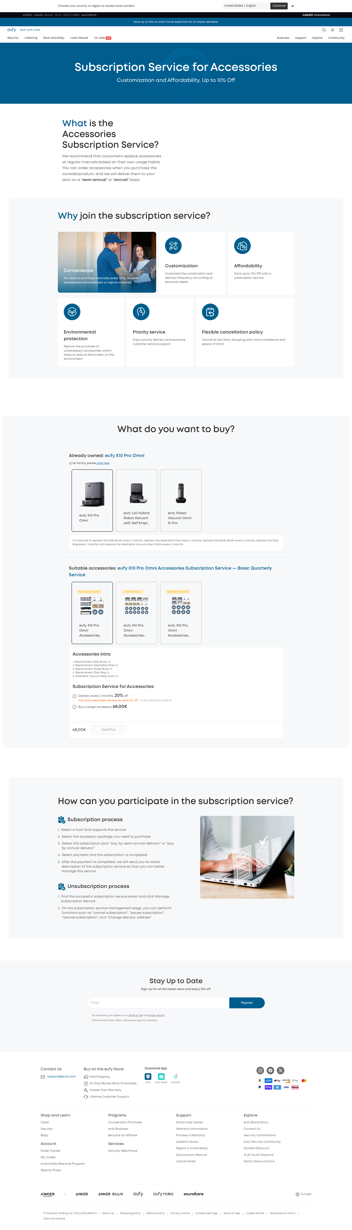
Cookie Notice (255, 1213)
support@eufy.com (61, 1076)
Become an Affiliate (122, 1135)
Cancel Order (186, 1161)
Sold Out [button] (108, 729)
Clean (45, 1122)
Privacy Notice (156, 1015)
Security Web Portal (122, 1151)
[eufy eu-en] (12, 30)
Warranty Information (192, 1129)
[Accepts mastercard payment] (304, 1080)
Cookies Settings (206, 1213)
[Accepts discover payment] (286, 1080)
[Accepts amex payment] (268, 1080)
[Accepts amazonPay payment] (260, 1080)
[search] (324, 29)
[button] (292, 6)
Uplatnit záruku (187, 1142)
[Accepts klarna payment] (295, 1087)
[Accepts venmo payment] (277, 1087)
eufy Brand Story (256, 1122)
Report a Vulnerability (192, 1148)
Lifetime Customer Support (109, 1096)
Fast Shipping (100, 1076)
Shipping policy (130, 1213)
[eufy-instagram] (260, 1070)
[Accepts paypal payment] (260, 1087)
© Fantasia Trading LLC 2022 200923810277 (70, 1213)
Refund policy (156, 1213)
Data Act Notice (54, 1219)
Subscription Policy (282, 1213)
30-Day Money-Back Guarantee (113, 1083)
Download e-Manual (191, 1155)
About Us (108, 1213)
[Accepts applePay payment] (277, 1080)
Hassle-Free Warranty (105, 1090)
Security (47, 1129)
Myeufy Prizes (51, 1170)
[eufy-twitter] (280, 1070)
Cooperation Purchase (125, 1122)
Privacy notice (180, 1213)
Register (247, 1002)
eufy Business (118, 1129)
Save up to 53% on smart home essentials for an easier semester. (176, 22)
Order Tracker (51, 1151)
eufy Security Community (262, 1142)
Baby (44, 1135)
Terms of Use (135, 1015)
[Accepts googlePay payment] (295, 1080)
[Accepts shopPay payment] (268, 1087)
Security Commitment (260, 1135)
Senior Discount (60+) (259, 1161)
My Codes (48, 1157)
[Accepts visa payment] (286, 1087)
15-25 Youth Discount (258, 1155)
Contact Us (252, 1129)
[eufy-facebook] (270, 1070)
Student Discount (256, 1148)
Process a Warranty (190, 1135)
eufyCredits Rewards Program (63, 1164)
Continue (279, 6)
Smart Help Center (189, 1122)
